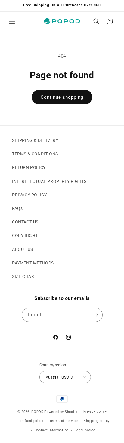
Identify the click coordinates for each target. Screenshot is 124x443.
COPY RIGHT (25, 235)
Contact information (52, 430)
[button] (12, 21)
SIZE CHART (24, 276)
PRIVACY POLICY (29, 194)
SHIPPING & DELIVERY (35, 140)
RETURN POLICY (29, 167)
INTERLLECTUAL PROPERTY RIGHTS (49, 181)
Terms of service (63, 421)
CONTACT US (25, 222)
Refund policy (31, 421)
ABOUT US (22, 249)
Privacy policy (95, 411)
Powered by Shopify (60, 412)
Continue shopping (62, 97)
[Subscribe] (95, 315)
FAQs (17, 208)
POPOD (37, 412)
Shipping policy (97, 421)
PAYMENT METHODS (33, 262)
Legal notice (85, 430)
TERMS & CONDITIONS (35, 153)
